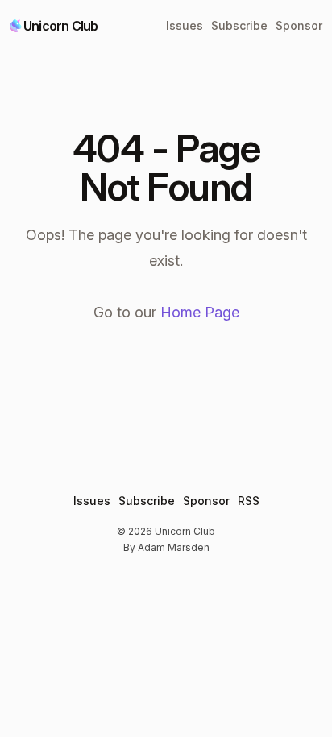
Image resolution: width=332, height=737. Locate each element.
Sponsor (299, 25)
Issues (184, 25)
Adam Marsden (174, 547)
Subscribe (239, 25)
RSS (248, 500)
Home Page (199, 312)
